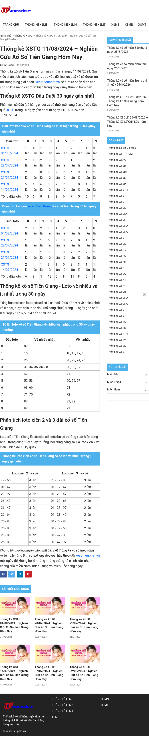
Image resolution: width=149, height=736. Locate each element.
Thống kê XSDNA (117, 225)
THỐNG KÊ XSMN (63, 705)
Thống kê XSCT (116, 201)
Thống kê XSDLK (117, 213)
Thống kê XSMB (36, 24)
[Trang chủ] (19, 712)
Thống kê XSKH (116, 261)
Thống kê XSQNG (117, 303)
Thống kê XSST (116, 315)
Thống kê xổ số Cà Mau (121, 147)
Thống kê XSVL (116, 345)
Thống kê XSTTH (117, 333)
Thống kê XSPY (116, 285)
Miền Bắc (112, 374)
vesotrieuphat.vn (47, 82)
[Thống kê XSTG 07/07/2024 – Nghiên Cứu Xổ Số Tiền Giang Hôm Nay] (50, 654)
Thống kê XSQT (116, 309)
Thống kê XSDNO (117, 231)
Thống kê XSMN (65, 24)
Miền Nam (113, 389)
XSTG (9, 110)
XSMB (115, 24)
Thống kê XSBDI (117, 171)
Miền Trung (114, 382)
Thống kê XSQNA (117, 297)
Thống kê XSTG (116, 321)
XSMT (142, 24)
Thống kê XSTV (116, 339)
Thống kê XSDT (116, 237)
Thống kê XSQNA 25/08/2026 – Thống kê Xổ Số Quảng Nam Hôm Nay (127, 101)
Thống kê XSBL (116, 177)
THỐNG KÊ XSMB (62, 699)
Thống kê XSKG (116, 255)
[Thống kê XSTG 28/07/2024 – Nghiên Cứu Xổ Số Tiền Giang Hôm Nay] (50, 606)
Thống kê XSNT (116, 279)
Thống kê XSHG (116, 249)
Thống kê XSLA (116, 273)
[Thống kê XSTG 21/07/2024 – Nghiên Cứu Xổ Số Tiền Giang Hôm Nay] (85, 606)
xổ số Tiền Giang (39, 206)
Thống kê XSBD (116, 165)
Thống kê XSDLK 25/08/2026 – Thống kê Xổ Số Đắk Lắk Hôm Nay (127, 121)
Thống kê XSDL (116, 207)
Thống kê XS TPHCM (120, 153)
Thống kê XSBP (116, 183)
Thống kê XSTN (116, 327)
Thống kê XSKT (116, 267)
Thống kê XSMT (94, 24)
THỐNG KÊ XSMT (62, 711)
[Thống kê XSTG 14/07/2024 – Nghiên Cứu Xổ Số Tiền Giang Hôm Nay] (15, 654)
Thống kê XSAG (116, 159)
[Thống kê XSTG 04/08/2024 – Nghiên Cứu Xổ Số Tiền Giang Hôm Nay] (15, 606)
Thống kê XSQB (116, 291)
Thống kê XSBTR (117, 195)
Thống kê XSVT (116, 351)
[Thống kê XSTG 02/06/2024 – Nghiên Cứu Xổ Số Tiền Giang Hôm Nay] (85, 654)
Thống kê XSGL (116, 243)
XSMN (129, 24)
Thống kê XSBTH (117, 189)
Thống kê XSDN (116, 219)
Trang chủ (11, 24)
